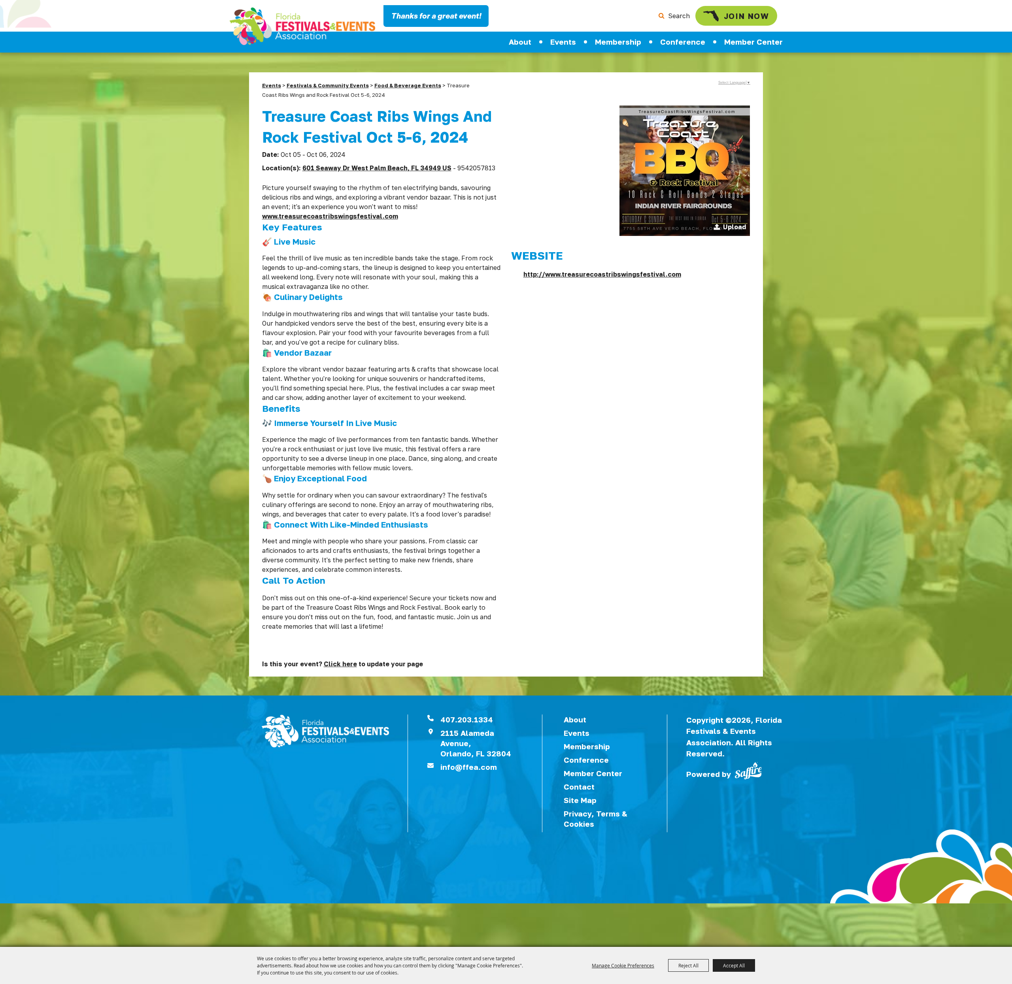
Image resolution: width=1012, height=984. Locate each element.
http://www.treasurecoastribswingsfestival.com (602, 274)
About (520, 41)
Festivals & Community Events (328, 85)
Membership (618, 41)
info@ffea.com (468, 766)
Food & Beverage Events (407, 85)
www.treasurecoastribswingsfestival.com (330, 216)
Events (563, 41)
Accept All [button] (734, 965)
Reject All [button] (688, 965)
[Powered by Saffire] (748, 770)
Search (679, 16)
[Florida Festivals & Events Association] (302, 26)
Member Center (753, 41)
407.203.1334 (466, 719)
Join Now (746, 16)
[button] (684, 171)
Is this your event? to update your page (342, 664)
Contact (579, 786)
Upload (734, 227)
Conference (682, 41)
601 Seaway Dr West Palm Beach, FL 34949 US (376, 168)
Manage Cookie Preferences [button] (623, 965)
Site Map (580, 800)
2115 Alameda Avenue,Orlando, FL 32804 (475, 743)
